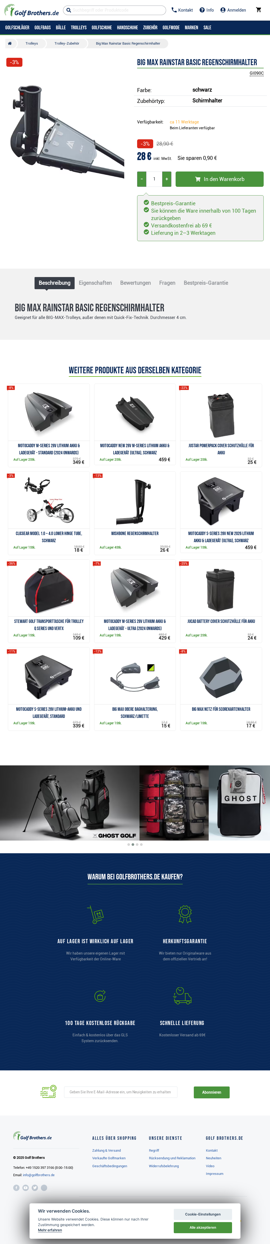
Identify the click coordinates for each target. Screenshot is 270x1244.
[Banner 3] (137, 844)
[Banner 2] (133, 844)
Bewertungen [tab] (135, 283)
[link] (100, 1017)
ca (184, 122)
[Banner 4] (141, 844)
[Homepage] (31, 10)
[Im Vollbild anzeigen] (12, 77)
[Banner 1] (128, 844)
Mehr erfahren (50, 1230)
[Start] (11, 43)
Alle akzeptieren (203, 1227)
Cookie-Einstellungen (203, 1214)
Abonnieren (211, 1092)
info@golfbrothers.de (39, 1175)
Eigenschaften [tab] (95, 283)
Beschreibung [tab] (54, 283)
